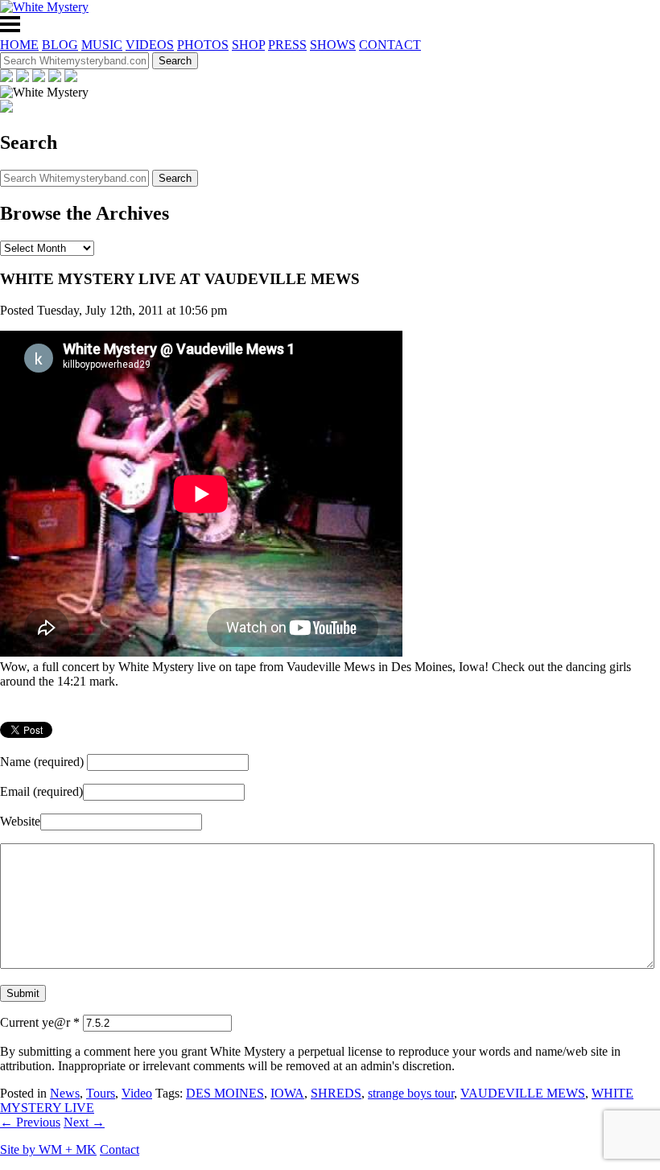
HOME (19, 44)
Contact (119, 1149)
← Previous (30, 1122)
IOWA (287, 1093)
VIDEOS (150, 44)
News (65, 1093)
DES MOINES (225, 1093)
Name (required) (42, 761)
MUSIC (101, 44)
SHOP (248, 44)
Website (20, 821)
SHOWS (333, 44)
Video (137, 1093)
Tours (100, 1093)
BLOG (60, 44)
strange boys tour (411, 1093)
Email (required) (41, 791)
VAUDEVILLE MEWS (522, 1093)
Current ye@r (40, 1022)
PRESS (287, 44)
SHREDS (336, 1093)
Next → (84, 1122)
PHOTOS (203, 44)
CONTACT (390, 44)
